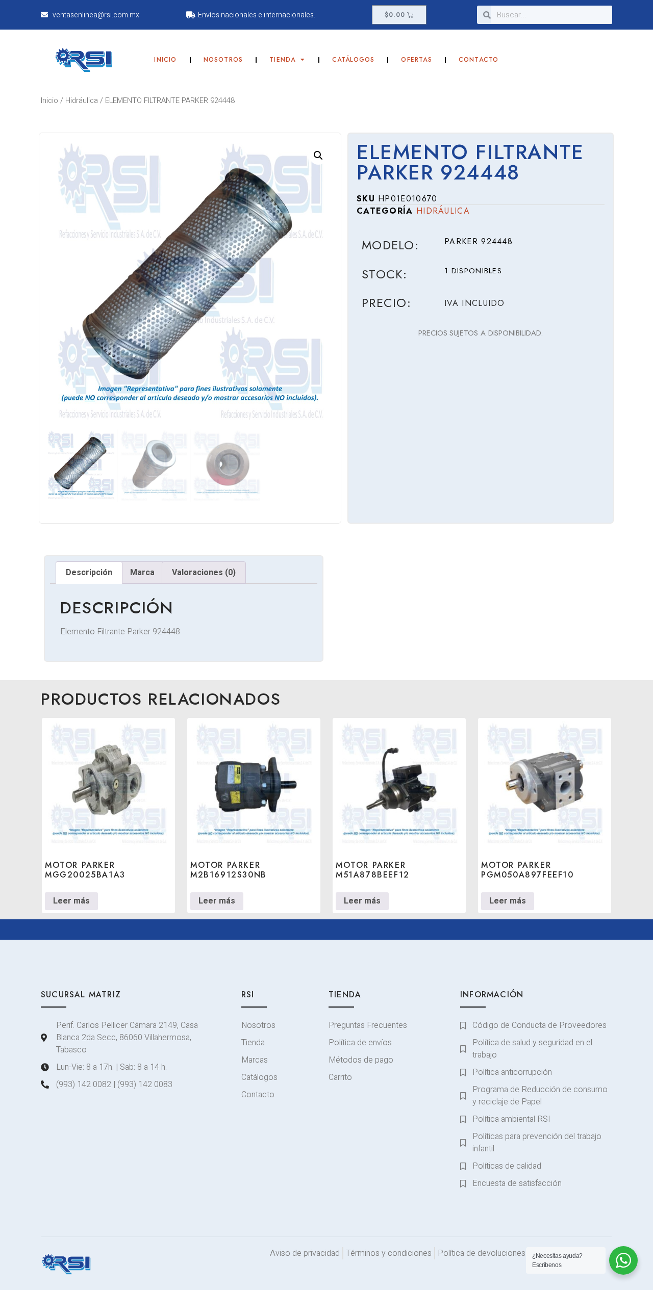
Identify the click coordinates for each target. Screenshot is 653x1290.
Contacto (479, 59)
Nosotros (223, 59)
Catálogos (353, 59)
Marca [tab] (142, 572)
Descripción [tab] (89, 572)
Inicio (165, 59)
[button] (318, 155)
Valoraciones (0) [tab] (204, 572)
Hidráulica (81, 100)
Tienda (282, 59)
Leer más (71, 901)
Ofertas (416, 59)
